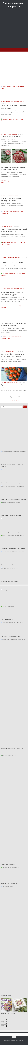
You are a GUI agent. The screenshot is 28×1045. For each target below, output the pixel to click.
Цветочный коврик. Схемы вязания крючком (13, 499)
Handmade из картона (7, 226)
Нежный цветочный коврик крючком (11, 515)
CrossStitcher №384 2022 (7, 995)
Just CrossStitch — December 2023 (9, 883)
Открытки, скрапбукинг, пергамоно (11, 257)
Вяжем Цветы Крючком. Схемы (9, 603)
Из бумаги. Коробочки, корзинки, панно (12, 101)
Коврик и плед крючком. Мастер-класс (12, 532)
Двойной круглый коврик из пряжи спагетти (13, 548)
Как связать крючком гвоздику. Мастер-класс (12, 748)
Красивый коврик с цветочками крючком (12, 483)
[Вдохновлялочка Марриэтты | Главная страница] (14, 5)
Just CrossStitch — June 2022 (8, 1013)
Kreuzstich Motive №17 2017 (8, 864)
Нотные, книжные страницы (9, 351)
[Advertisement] (14, 31)
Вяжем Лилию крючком (6, 619)
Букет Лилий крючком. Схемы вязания (10, 636)
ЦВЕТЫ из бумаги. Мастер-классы (10, 165)
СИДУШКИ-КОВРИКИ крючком (9, 581)
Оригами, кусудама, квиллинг (9, 134)
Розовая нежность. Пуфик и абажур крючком (13, 565)
